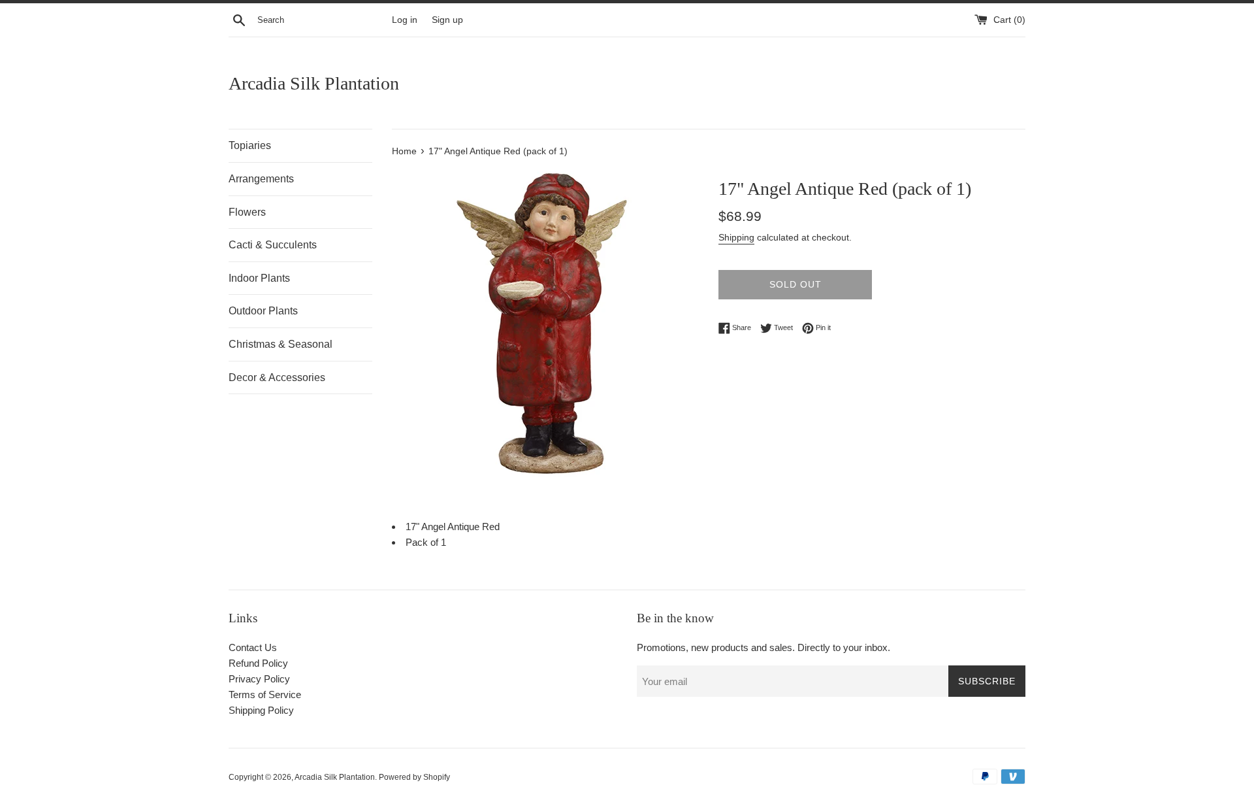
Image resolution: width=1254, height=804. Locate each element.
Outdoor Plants (263, 310)
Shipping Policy (261, 710)
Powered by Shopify (414, 777)
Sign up (447, 20)
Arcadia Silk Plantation (314, 83)
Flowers (247, 212)
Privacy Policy (259, 678)
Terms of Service (265, 694)
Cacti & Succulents (273, 244)
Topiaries (250, 145)
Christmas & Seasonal (280, 344)
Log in (404, 20)
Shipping (736, 237)
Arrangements (261, 178)
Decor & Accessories (277, 377)
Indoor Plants (259, 278)
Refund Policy (258, 663)
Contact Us (253, 647)
